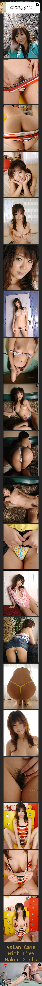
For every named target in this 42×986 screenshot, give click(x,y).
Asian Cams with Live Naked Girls (21, 953)
